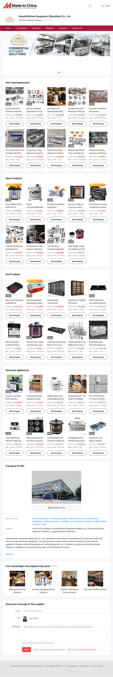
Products (23, 28)
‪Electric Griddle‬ (93, 521)
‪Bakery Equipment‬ (52, 521)
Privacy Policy (97, 666)
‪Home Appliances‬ (77, 521)
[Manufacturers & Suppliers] (20, 5)
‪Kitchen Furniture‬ (75, 518)
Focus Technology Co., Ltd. (38, 666)
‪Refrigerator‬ (38, 521)
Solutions (50, 28)
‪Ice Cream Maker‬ (91, 518)
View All (9, 554)
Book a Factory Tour (56, 507)
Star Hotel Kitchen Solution (95, 589)
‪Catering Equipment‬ (58, 518)
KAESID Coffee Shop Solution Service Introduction (69, 592)
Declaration (85, 666)
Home (8, 28)
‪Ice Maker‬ (65, 521)
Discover (63, 28)
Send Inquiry (14, 124)
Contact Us (77, 28)
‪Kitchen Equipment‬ (41, 518)
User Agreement (72, 666)
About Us (36, 28)
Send (26, 649)
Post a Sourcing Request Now (82, 649)
